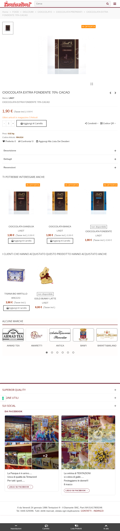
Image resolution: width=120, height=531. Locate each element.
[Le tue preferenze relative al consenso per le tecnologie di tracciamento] (3, 398)
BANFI (83, 345)
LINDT (11, 98)
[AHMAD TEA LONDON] (13, 335)
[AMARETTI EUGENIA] (36, 335)
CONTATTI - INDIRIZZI (92, 511)
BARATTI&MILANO (107, 345)
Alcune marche (12, 321)
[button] (60, 150)
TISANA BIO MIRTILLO (15, 293)
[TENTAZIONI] (17, 4)
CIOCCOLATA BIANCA (60, 226)
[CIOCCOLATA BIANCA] (110, 93)
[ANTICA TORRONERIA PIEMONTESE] (60, 335)
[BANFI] (83, 335)
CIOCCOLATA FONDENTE (98, 231)
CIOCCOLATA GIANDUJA (21, 226)
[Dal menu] (115, 4)
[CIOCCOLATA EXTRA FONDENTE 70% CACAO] (91, 84)
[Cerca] (107, 3)
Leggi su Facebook (19, 487)
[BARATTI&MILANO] (107, 335)
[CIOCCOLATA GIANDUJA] (115, 93)
